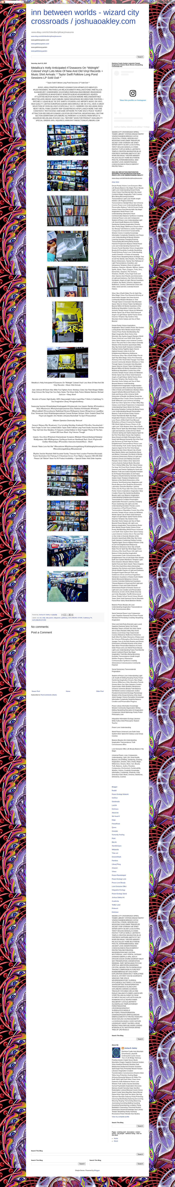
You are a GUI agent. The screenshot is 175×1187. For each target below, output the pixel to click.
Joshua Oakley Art (118, 897)
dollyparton (57, 618)
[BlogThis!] (65, 615)
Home (68, 691)
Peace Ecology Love (119, 879)
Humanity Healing (118, 835)
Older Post (100, 691)
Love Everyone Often (119, 886)
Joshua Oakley (120, 127)
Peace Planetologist (119, 875)
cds (40, 618)
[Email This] (62, 615)
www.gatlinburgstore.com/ (40, 44)
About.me (115, 813)
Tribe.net (115, 853)
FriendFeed (116, 824)
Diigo (114, 820)
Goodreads (116, 802)
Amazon (115, 868)
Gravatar (115, 831)
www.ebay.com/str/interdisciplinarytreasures (46, 36)
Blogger (114, 787)
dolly (43, 618)
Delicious (115, 809)
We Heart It (116, 816)
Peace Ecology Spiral (119, 894)
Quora (114, 827)
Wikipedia (115, 849)
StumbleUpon (116, 846)
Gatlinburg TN (87, 618)
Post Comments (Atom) (49, 695)
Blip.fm (114, 842)
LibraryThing (116, 864)
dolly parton (49, 618)
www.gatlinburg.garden (39, 51)
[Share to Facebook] (70, 615)
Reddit (114, 791)
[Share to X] (67, 615)
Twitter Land (116, 905)
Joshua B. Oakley (130, 1048)
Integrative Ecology (118, 890)
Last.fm (114, 805)
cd (38, 618)
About (116, 1141)
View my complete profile (120, 1117)
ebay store (115, 182)
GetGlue (115, 798)
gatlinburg (64, 618)
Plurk (113, 838)
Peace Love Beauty (118, 883)
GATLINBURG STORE (75, 618)
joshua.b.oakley (135, 127)
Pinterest (115, 908)
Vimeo (114, 871)
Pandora (115, 860)
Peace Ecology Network (120, 794)
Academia (115, 901)
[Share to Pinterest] (72, 615)
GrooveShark (116, 857)
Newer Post (36, 691)
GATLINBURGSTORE (39, 620)
